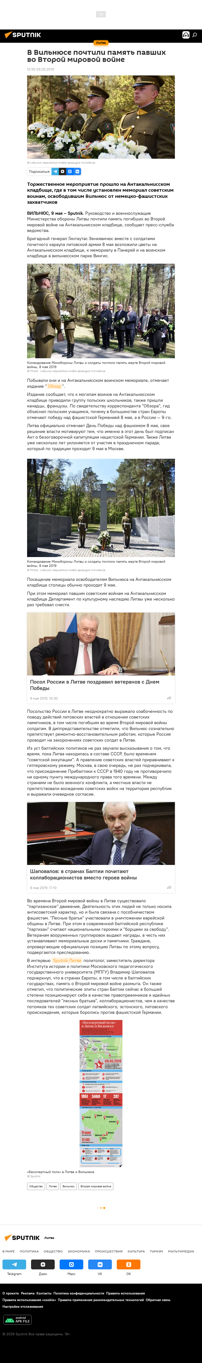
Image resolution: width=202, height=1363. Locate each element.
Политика (29, 1251)
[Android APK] (17, 1320)
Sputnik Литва (67, 960)
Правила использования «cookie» (29, 1300)
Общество (36, 1186)
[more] (169, 698)
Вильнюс (69, 1186)
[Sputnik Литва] (24, 39)
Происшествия (109, 1251)
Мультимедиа (181, 1251)
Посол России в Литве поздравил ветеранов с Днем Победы (94, 684)
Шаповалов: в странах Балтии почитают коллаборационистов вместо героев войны (83, 874)
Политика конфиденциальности (78, 1293)
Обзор (54, 386)
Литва (53, 1186)
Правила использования (125, 1293)
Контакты (43, 1293)
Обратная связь (158, 1300)
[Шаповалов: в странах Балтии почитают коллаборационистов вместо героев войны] (101, 833)
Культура (136, 1251)
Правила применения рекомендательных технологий (101, 1300)
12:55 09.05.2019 (40, 69)
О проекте (10, 1293)
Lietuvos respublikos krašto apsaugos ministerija (62, 162)
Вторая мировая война (96, 1186)
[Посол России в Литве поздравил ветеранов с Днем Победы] (101, 644)
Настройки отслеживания (22, 1306)
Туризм (156, 1251)
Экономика (79, 1251)
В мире (8, 1251)
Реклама (27, 1293)
